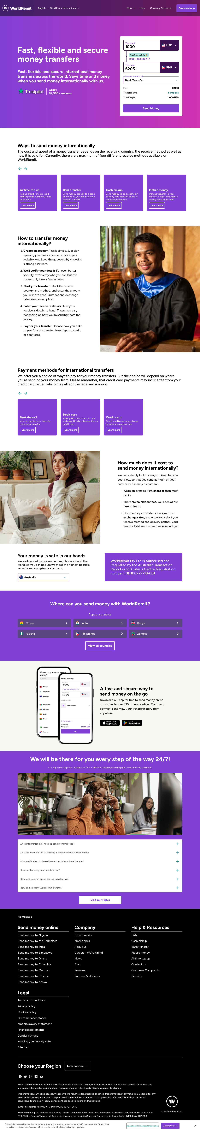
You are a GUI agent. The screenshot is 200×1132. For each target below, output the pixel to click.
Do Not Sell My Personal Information (143, 1126)
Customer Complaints (145, 970)
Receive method (134, 76)
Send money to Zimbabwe (35, 952)
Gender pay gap (28, 1035)
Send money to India (31, 946)
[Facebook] (20, 1076)
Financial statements (31, 1029)
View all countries (100, 645)
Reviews (80, 970)
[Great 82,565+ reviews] (31, 91)
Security (136, 976)
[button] (100, 843)
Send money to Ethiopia (33, 976)
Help (142, 8)
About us (80, 946)
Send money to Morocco (34, 970)
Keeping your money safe (34, 1041)
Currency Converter (161, 8)
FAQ (134, 935)
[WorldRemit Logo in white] (16, 8)
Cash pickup (139, 941)
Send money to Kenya (32, 982)
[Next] (25, 168)
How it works (83, 935)
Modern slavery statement (35, 1024)
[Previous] (20, 168)
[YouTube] (41, 1076)
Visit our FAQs (100, 900)
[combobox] (151, 80)
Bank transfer (139, 946)
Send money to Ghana (32, 958)
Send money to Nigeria (33, 935)
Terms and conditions (32, 1000)
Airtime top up (140, 958)
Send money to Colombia (34, 964)
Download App (187, 8)
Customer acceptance (32, 1018)
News (78, 958)
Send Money (151, 108)
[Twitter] (25, 1076)
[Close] (195, 1125)
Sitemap (23, 1047)
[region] (100, 1126)
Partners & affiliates (87, 976)
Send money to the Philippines (37, 941)
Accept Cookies (170, 1126)
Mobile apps (82, 941)
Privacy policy (26, 1006)
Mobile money (140, 952)
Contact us (138, 964)
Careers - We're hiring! (89, 952)
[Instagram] (30, 1076)
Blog (78, 964)
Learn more (28, 205)
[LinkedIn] (36, 1076)
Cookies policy (27, 1012)
